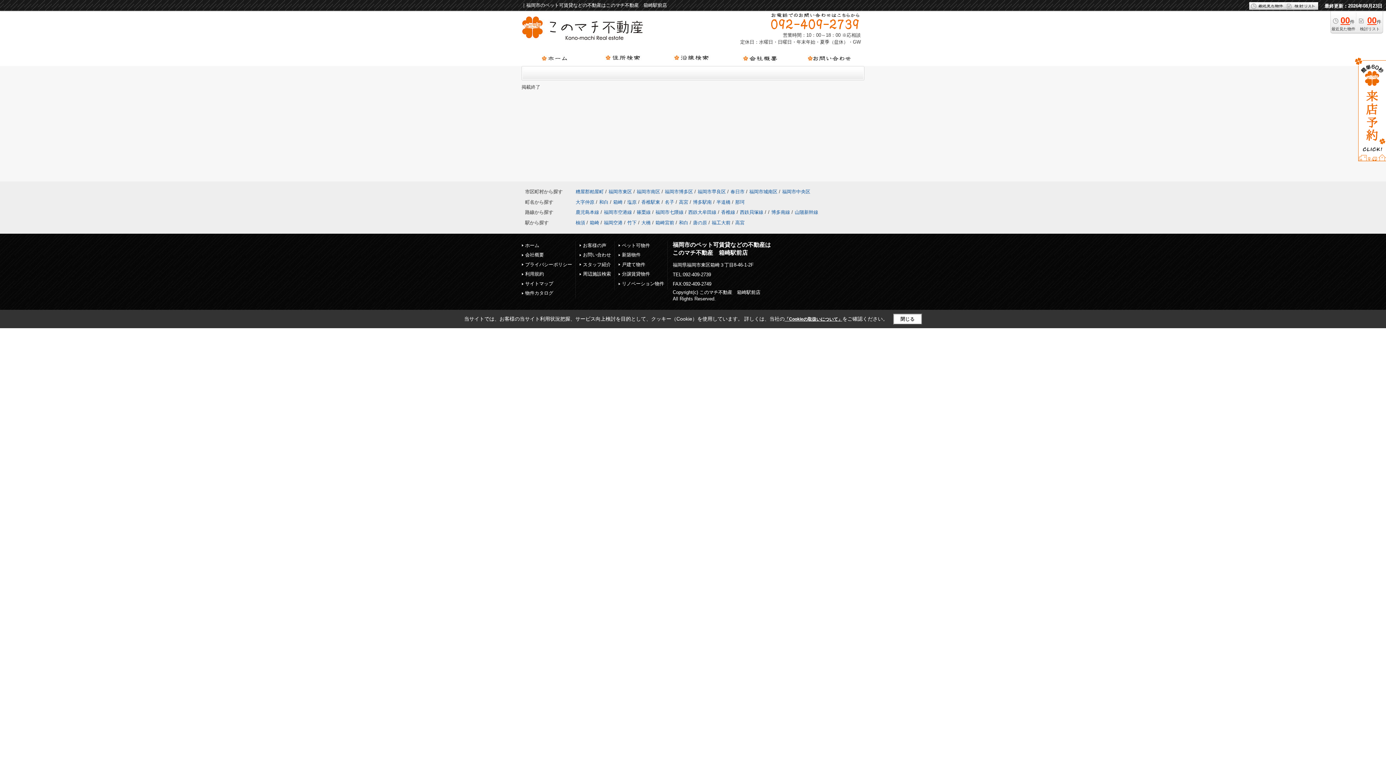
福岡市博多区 (679, 191)
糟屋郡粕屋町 (590, 191)
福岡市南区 (648, 191)
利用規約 (534, 274)
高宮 (683, 202)
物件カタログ (539, 293)
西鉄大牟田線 (702, 212)
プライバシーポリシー (548, 264)
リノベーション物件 (643, 283)
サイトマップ (539, 283)
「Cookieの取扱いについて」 (813, 319)
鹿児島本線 (587, 212)
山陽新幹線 (806, 212)
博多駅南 (702, 202)
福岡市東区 (620, 191)
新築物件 (631, 255)
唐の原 (700, 222)
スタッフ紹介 (597, 264)
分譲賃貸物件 (636, 274)
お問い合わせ (597, 255)
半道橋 (723, 202)
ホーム (532, 245)
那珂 (740, 202)
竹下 (632, 222)
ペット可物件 (636, 245)
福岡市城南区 (763, 191)
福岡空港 (613, 222)
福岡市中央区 (796, 191)
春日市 (738, 191)
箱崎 (618, 202)
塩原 (632, 202)
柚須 (580, 222)
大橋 (646, 222)
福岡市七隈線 (669, 212)
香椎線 (728, 212)
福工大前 (721, 222)
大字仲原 (585, 202)
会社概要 (534, 255)
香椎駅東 (650, 202)
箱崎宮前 (664, 222)
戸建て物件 (633, 264)
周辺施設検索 (597, 274)
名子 (669, 202)
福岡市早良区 (712, 191)
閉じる (908, 319)
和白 (604, 202)
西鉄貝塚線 (751, 212)
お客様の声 (594, 245)
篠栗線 (644, 212)
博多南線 (780, 212)
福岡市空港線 (618, 212)
